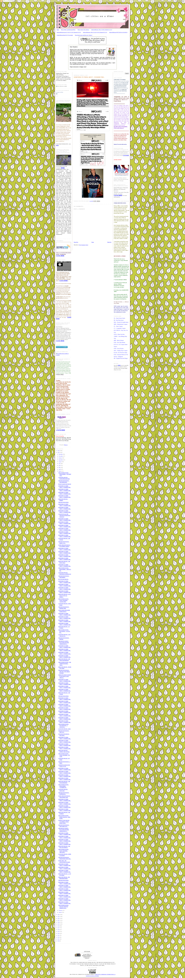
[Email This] (94, 201)
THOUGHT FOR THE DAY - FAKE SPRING (63, 576)
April (60, 469)
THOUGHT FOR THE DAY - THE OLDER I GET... (63, 825)
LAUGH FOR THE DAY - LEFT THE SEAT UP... (64, 635)
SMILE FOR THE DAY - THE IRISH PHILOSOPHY (64, 877)
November (61, 456)
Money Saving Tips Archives (83, 29)
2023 (59, 916)
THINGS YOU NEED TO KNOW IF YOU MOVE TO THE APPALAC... (64, 676)
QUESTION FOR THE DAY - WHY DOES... (63, 734)
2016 (59, 929)
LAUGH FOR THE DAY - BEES (64, 729)
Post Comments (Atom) (83, 245)
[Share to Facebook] (98, 201)
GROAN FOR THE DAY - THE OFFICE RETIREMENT (64, 659)
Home (58, 29)
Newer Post (76, 242)
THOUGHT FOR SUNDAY (63, 502)
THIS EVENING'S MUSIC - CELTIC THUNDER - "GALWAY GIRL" (63, 600)
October (60, 458)
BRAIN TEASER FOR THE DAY (64, 484)
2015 (59, 931)
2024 (59, 914)
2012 (59, 937)
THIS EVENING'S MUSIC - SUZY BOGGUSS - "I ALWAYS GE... (63, 726)
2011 (59, 939)
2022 (59, 918)
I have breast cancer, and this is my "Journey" (83, 35)
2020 (59, 922)
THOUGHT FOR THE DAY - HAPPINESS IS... (63, 793)
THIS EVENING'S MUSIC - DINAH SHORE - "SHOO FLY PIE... (64, 569)
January (60, 912)
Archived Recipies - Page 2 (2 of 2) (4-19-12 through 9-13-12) (95, 32)
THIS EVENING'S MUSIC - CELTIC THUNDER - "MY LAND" (64, 755)
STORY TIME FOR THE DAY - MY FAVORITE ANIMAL (64, 545)
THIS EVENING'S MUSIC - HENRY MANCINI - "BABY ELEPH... (64, 817)
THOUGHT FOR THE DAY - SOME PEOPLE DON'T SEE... (64, 858)
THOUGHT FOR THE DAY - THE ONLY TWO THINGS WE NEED (64, 672)
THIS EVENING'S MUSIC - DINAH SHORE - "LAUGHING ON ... (63, 786)
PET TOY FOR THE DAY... (63, 579)
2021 (59, 920)
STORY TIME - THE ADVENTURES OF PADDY (64, 861)
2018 (59, 926)
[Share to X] (96, 201)
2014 (59, 933)
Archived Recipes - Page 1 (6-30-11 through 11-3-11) (101, 29)
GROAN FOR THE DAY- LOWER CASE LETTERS (64, 751)
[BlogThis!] (95, 201)
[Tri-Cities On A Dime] (57, 96)
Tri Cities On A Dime (100, 16)
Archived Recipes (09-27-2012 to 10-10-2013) (118, 32)
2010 (59, 941)
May (60, 467)
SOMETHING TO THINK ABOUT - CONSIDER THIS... (64, 486)
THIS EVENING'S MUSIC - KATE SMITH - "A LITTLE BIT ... (64, 631)
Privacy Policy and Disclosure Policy (68, 29)
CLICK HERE (60, 341)
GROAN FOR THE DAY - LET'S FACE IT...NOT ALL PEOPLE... (64, 596)
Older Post (109, 242)
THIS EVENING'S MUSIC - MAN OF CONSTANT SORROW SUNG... (63, 907)
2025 (59, 452)
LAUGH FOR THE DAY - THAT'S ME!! (63, 790)
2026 (59, 450)
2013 (59, 935)
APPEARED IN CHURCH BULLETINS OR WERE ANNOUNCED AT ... (63, 642)
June (60, 465)
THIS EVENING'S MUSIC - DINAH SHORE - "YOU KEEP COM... (64, 474)
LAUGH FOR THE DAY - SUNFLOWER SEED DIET (64, 478)
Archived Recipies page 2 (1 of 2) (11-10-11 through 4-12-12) (69, 32)
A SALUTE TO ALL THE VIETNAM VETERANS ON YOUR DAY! (64, 515)
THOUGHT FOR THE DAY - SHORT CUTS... (63, 542)
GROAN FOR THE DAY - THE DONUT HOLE (64, 562)
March (60, 471)
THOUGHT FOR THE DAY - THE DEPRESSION (63, 481)
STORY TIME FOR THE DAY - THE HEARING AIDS (64, 796)
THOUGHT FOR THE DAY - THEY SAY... (63, 731)
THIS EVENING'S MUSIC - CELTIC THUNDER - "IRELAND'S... (63, 851)
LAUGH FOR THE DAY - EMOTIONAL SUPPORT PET (64, 573)
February (60, 910)
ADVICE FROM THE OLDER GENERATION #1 (64, 611)
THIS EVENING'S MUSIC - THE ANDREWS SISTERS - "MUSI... (64, 664)
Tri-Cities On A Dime (59, 92)
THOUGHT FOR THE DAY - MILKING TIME (63, 607)
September (61, 459)
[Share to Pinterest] (99, 201)
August (60, 461)
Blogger (65, 444)
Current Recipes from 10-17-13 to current (65, 35)
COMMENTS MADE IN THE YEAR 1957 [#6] (64, 765)
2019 (59, 924)
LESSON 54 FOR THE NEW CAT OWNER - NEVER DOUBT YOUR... (63, 822)
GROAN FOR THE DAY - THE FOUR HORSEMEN (64, 782)
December (61, 454)
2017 (59, 927)
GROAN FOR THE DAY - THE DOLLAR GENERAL (64, 847)
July (60, 463)
